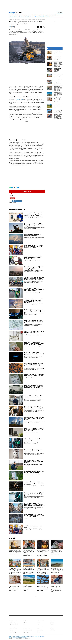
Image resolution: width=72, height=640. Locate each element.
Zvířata (22, 16)
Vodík (41, 16)
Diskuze (12, 195)
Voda (35, 16)
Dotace (38, 628)
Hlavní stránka (11, 15)
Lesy (32, 16)
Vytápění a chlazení (27, 16)
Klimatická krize (52, 15)
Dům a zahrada (24, 15)
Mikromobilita (40, 630)
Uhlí (12, 201)
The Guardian (19, 99)
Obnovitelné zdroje (41, 15)
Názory (11, 630)
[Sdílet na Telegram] (17, 187)
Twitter (36, 636)
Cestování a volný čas (27, 630)
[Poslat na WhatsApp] (38, 27)
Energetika (46, 15)
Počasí (51, 626)
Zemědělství (45, 16)
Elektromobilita (34, 15)
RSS (38, 636)
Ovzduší (38, 16)
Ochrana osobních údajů (25, 636)
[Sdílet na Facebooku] (41, 27)
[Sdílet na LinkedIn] (19, 187)
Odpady (15, 16)
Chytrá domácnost (18, 15)
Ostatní (19, 16)
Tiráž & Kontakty (12, 636)
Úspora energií (50, 16)
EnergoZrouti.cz (11, 19)
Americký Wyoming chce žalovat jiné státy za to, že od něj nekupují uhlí (33, 19)
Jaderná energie (26, 628)
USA (14, 201)
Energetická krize (13, 628)
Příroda (51, 628)
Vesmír (38, 632)
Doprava (29, 15)
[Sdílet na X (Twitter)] (44, 27)
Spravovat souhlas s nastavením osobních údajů (17, 637)
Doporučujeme (26, 632)
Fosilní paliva (11, 16)
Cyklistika (52, 630)
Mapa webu (42, 636)
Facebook (32, 636)
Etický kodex (18, 636)
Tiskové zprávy (13, 632)
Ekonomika (57, 15)
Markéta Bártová (12, 26)
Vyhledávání (60, 12)
